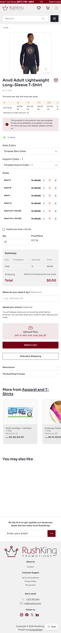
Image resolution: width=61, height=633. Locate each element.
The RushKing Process (14, 374)
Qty (4, 236)
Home (5, 28)
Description (9, 367)
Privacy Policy (30, 581)
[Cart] (47, 8)
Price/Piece (37, 236)
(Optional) (22, 292)
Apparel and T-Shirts (26, 391)
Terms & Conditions (30, 578)
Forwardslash (35, 629)
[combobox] (25, 18)
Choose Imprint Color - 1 (18, 164)
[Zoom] (46, 69)
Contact (30, 567)
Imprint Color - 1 (13, 159)
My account (30, 585)
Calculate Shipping (30, 356)
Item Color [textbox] (9, 145)
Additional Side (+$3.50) (18, 229)
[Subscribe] (52, 533)
